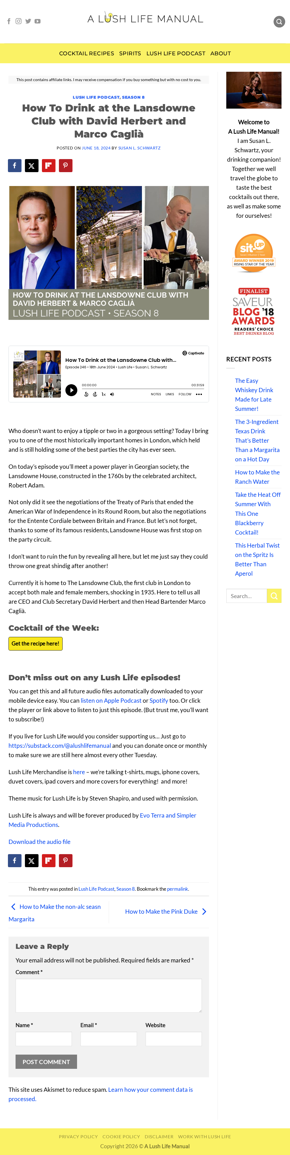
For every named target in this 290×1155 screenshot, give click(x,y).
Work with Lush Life (204, 1136)
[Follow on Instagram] (19, 21)
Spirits (130, 53)
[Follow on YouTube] (37, 21)
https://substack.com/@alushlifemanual (59, 745)
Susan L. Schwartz (139, 147)
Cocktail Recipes (86, 53)
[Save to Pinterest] (65, 165)
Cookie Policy (121, 1136)
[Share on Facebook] (15, 165)
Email (88, 1025)
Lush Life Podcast (175, 53)
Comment (29, 972)
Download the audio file (39, 841)
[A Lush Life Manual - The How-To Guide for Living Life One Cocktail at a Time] (145, 21)
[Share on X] (32, 165)
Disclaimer (159, 1136)
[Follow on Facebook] (9, 21)
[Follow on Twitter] (28, 21)
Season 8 (133, 97)
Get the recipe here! (35, 643)
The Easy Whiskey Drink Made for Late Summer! (254, 394)
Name (24, 1025)
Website (155, 1025)
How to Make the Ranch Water (257, 477)
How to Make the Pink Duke (162, 911)
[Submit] (274, 596)
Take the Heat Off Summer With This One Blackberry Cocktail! (258, 513)
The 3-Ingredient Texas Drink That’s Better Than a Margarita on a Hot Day (257, 440)
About (220, 53)
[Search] (279, 22)
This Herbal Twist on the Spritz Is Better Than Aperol (257, 559)
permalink (177, 889)
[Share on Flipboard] (49, 165)
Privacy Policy (78, 1136)
